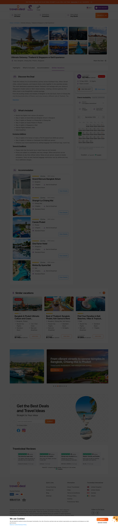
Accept (102, 519)
